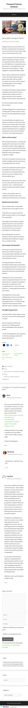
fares (5, 369)
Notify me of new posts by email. (12, 634)
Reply (5, 445)
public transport (8, 366)
